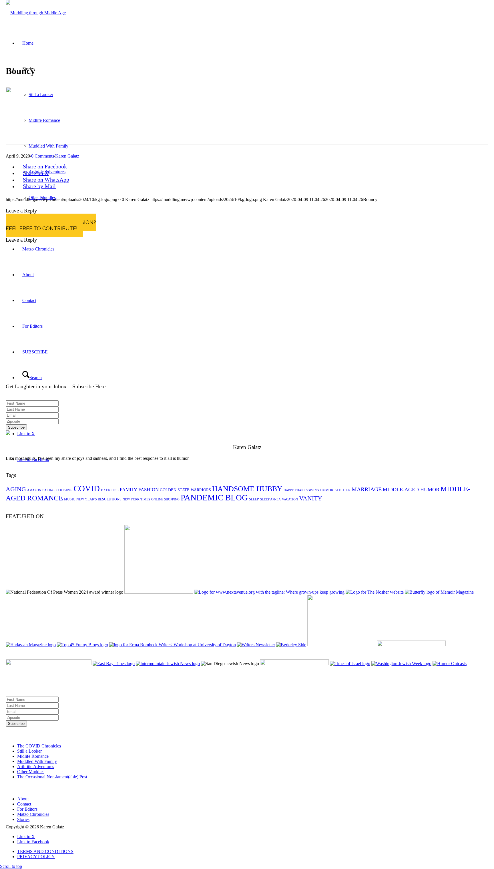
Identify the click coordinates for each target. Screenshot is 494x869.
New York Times (136, 499)
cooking (64, 490)
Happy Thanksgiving (301, 490)
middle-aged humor (411, 489)
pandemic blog (214, 497)
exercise (110, 490)
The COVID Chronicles (39, 745)
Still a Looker (29, 751)
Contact (24, 804)
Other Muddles (30, 771)
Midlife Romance (33, 756)
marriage (367, 489)
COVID (86, 488)
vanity (310, 498)
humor (326, 490)
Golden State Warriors (185, 490)
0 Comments (42, 156)
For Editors (27, 809)
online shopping (165, 499)
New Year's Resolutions (98, 499)
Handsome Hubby (247, 489)
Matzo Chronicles (33, 814)
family (128, 489)
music (69, 499)
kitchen (342, 490)
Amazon (34, 490)
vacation (290, 499)
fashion (148, 489)
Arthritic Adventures (35, 766)
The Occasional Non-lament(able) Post (52, 776)
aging (16, 489)
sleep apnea (270, 499)
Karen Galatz (67, 156)
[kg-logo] (36, 12)
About (23, 798)
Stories (23, 819)
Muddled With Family (37, 761)
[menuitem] (252, 851)
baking (48, 490)
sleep (254, 499)
